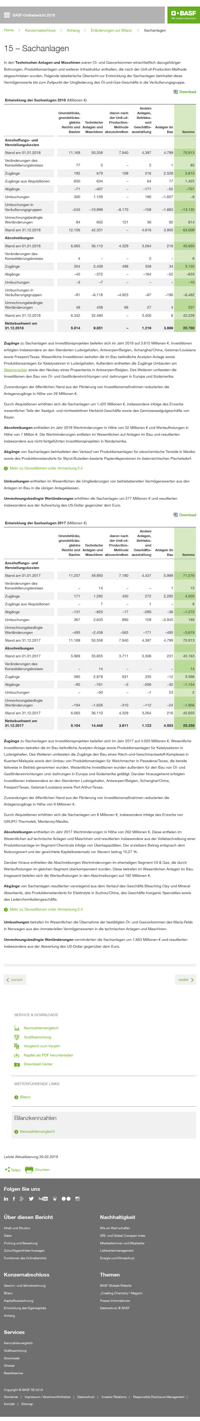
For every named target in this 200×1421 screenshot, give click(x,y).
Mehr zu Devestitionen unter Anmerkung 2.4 (46, 468)
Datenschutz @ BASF (115, 1308)
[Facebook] (14, 1199)
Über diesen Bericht (28, 1217)
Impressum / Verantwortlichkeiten (48, 1397)
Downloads (12, 1358)
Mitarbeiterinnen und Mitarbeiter (122, 1243)
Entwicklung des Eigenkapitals (25, 1308)
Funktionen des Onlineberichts (25, 1258)
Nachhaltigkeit (117, 1217)
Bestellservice (13, 1373)
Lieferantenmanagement (117, 1250)
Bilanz (25, 1097)
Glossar (9, 1365)
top (194, 1403)
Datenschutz (86, 1397)
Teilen (16, 1170)
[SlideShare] (55, 1199)
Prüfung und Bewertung (21, 1243)
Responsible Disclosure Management (158, 1397)
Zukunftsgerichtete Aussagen (24, 1250)
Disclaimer (11, 1397)
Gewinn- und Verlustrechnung (25, 1285)
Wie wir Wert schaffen (115, 1228)
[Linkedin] (6, 1199)
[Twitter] (31, 1199)
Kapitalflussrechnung (18, 1301)
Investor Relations (114, 1397)
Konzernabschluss (40, 30)
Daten (8, 1236)
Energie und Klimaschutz (117, 1258)
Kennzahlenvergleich (37, 1131)
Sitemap (27, 1404)
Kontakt (9, 1404)
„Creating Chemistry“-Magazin (121, 1293)
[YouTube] (43, 1199)
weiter (184, 979)
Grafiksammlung (15, 1351)
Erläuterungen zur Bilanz (111, 30)
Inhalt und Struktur (17, 1228)
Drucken (42, 1169)
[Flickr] (66, 1199)
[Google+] (22, 1199)
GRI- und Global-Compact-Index (123, 1236)
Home (9, 30)
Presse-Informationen (115, 1301)
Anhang (73, 30)
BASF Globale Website (116, 1285)
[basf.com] (183, 16)
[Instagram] (77, 1199)
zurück (16, 979)
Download (184, 92)
